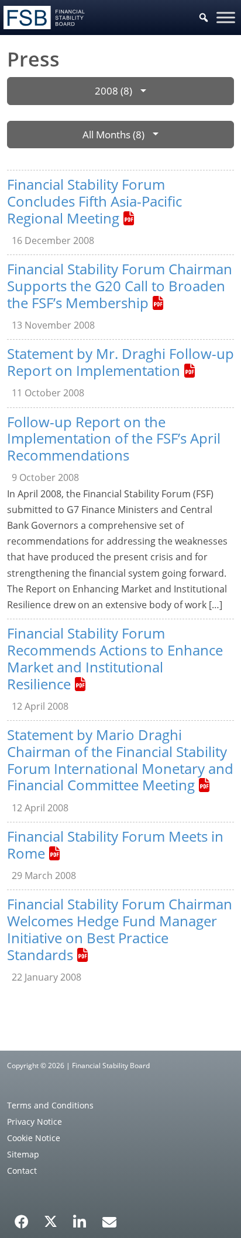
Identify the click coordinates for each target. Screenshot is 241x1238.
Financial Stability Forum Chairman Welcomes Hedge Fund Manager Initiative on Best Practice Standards (119, 929)
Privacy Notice (34, 1121)
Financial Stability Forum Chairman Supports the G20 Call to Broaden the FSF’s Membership (119, 285)
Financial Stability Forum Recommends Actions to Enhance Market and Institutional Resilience (115, 658)
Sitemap (23, 1154)
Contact (22, 1170)
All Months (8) (113, 134)
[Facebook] (21, 1217)
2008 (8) (113, 90)
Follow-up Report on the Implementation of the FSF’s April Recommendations (114, 438)
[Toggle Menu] (225, 17)
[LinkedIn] (80, 1217)
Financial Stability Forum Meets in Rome (115, 845)
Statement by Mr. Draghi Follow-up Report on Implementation (120, 362)
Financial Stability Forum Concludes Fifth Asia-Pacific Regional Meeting (94, 201)
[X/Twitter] (50, 1220)
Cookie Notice (33, 1137)
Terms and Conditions (50, 1105)
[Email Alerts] (109, 1220)
